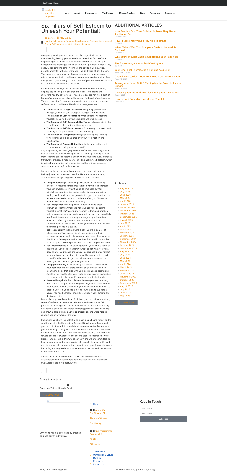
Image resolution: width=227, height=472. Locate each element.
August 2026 (126, 188)
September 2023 (128, 283)
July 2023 (125, 289)
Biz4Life (94, 439)
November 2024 (128, 242)
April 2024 (125, 264)
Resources (155, 13)
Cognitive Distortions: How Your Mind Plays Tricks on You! (147, 76)
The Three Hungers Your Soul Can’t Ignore (139, 63)
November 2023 (128, 276)
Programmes (91, 13)
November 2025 (128, 210)
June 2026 (125, 194)
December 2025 (128, 207)
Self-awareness (59, 44)
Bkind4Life (95, 444)
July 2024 (125, 254)
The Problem (108, 13)
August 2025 (126, 220)
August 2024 (126, 251)
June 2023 (125, 292)
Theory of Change (99, 418)
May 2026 (125, 198)
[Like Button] (44, 50)
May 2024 (125, 261)
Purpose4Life (96, 434)
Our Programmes (103, 431)
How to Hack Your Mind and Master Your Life (140, 99)
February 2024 (127, 270)
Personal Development (77, 41)
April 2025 (125, 226)
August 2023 (126, 286)
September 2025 (128, 217)
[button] (45, 386)
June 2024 (125, 257)
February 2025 (127, 232)
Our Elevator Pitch (99, 413)
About (77, 13)
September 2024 (128, 248)
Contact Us (170, 13)
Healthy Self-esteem (55, 41)
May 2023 (125, 295)
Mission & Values (127, 13)
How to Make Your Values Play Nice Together (140, 40)
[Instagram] (185, 3)
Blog (142, 13)
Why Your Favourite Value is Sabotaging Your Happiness (147, 56)
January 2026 (127, 204)
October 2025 (127, 213)
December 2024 (128, 239)
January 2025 (127, 235)
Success (85, 44)
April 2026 (125, 201)
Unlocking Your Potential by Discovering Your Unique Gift (147, 92)
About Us (100, 410)
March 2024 (126, 267)
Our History (95, 423)
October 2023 (127, 280)
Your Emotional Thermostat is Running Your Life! (142, 70)
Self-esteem (74, 44)
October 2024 (127, 245)
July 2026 (125, 191)
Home (66, 13)
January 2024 (127, 273)
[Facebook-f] (179, 3)
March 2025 (126, 229)
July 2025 (125, 223)
